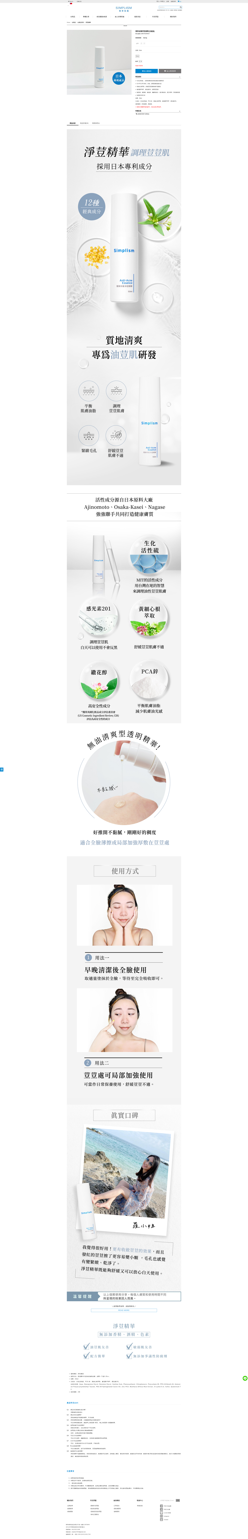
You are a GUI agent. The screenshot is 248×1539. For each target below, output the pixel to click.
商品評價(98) (84, 123)
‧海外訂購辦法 (94, 1514)
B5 (166, 10)
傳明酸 (175, 10)
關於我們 (173, 16)
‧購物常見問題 (94, 1505)
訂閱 (178, 1500)
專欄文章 (86, 16)
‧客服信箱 (140, 1505)
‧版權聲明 (116, 1511)
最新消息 (137, 16)
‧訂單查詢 (116, 1505)
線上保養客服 (119, 16)
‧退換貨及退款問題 (96, 1511)
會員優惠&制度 (102, 16)
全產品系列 (81, 22)
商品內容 (73, 123)
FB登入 (162, 1)
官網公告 (79, 1)
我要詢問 (96, 123)
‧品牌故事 (70, 1505)
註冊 (167, 1)
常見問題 (155, 16)
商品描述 (138, 76)
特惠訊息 (138, 111)
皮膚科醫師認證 (161, 10)
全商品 (72, 16)
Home (68, 22)
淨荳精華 (88, 22)
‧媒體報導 (70, 1508)
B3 (168, 10)
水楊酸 (171, 10)
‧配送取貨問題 (94, 1508)
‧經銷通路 (70, 1511)
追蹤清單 (173, 1)
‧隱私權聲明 (117, 1508)
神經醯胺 (179, 10)
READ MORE (124, 1310)
